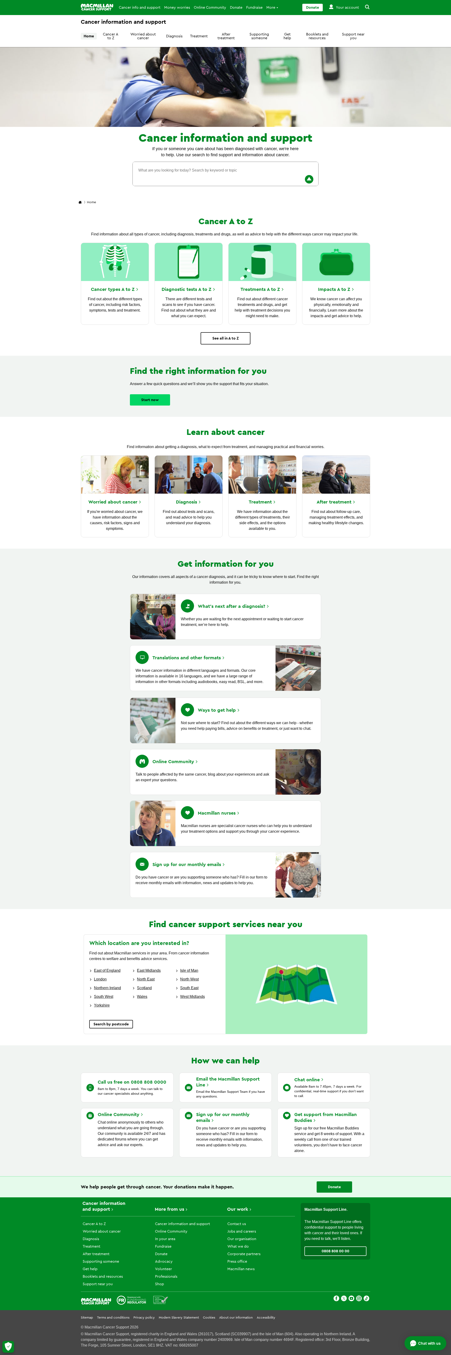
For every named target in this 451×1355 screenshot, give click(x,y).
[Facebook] (336, 1299)
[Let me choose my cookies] (8, 1347)
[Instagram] (359, 1299)
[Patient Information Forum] (160, 1301)
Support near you (353, 36)
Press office (237, 1261)
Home (89, 36)
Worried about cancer (143, 36)
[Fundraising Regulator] (131, 1301)
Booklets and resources (317, 36)
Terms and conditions (113, 1317)
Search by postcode (111, 1024)
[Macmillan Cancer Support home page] (80, 202)
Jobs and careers (241, 1231)
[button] (364, 7)
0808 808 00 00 (335, 1251)
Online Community (210, 7)
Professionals (166, 1276)
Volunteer (163, 1269)
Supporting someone (259, 36)
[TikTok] (366, 1299)
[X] (344, 1299)
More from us (169, 1209)
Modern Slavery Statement (179, 1317)
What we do (238, 1246)
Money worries (177, 7)
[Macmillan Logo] (97, 7)
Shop (159, 1284)
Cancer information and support (182, 1224)
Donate (236, 7)
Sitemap (87, 1317)
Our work (237, 1209)
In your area (165, 1239)
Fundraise (254, 7)
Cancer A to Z (110, 36)
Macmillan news (241, 1269)
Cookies (209, 1317)
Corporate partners (243, 1254)
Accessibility (266, 1317)
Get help (287, 36)
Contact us (236, 1224)
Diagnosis (174, 36)
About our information (236, 1317)
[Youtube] (351, 1299)
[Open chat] (425, 1343)
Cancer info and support (139, 7)
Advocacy (164, 1261)
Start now (150, 400)
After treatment (226, 36)
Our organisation (241, 1239)
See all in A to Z (225, 338)
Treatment (199, 36)
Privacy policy (144, 1317)
